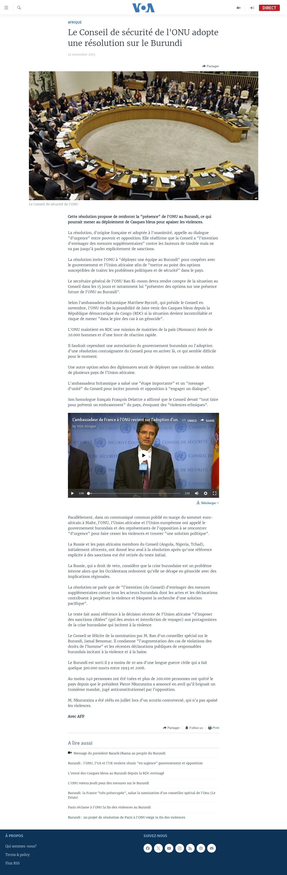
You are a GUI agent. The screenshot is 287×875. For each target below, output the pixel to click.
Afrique (75, 22)
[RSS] (190, 848)
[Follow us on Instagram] (179, 848)
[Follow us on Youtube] (169, 848)
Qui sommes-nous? (21, 846)
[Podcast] (201, 848)
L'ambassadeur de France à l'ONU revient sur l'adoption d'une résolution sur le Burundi (148, 420)
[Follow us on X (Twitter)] (158, 848)
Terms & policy (17, 855)
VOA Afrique (86, 426)
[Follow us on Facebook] (148, 848)
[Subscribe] (211, 848)
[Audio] (252, 7)
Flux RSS (12, 864)
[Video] (239, 7)
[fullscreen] (214, 493)
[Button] (210, 66)
